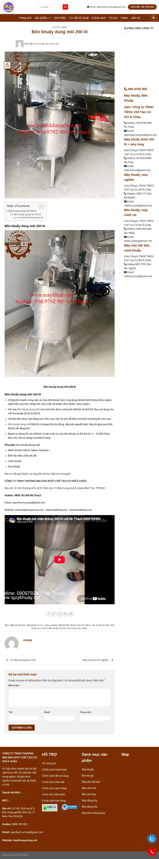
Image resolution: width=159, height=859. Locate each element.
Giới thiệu (60, 17)
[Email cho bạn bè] (59, 614)
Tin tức (113, 17)
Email (47, 712)
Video (124, 17)
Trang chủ (25, 17)
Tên (11, 712)
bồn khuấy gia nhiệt (100, 625)
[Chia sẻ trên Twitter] (54, 614)
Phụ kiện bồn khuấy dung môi (30, 218)
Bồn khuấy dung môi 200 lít (22, 211)
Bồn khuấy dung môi (19, 424)
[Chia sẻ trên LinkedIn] (71, 614)
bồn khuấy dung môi (28, 409)
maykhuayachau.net (25, 840)
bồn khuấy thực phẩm (77, 628)
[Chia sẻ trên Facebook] (48, 614)
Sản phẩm (40, 17)
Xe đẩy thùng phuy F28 (23, 660)
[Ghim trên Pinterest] (65, 614)
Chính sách (99, 17)
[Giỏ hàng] (154, 17)
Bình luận (14, 685)
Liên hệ (135, 17)
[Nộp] (65, 7)
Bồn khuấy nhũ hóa (57, 628)
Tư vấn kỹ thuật (79, 17)
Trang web (85, 712)
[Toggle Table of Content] (39, 206)
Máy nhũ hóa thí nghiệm (96, 660)
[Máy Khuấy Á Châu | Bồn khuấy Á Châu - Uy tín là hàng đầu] (17, 7)
